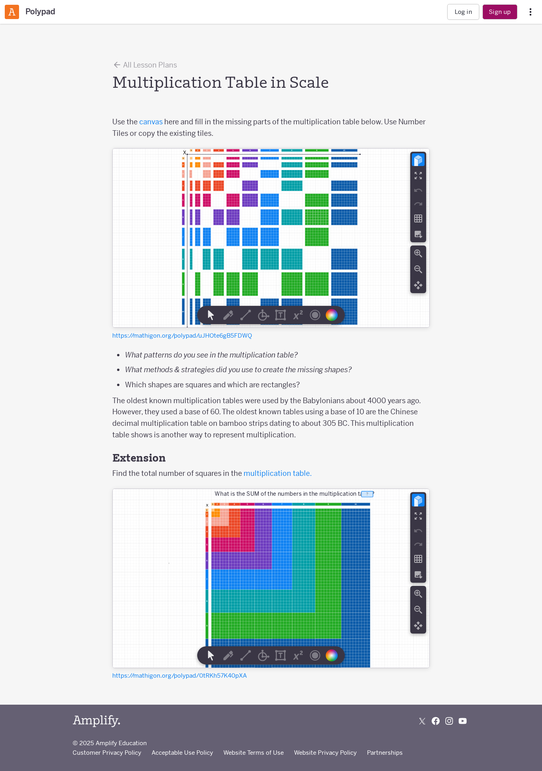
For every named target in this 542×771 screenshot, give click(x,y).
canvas (151, 121)
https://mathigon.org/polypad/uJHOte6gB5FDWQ (182, 335)
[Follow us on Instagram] (449, 721)
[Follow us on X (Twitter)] (422, 721)
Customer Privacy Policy (107, 752)
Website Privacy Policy (325, 752)
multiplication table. (278, 473)
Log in (463, 11)
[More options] (530, 12)
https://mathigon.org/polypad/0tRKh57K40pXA (179, 675)
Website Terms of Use (253, 752)
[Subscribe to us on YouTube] (462, 721)
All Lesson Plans (149, 65)
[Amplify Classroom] (12, 12)
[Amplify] (96, 721)
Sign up (500, 11)
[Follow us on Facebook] (435, 721)
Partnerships (385, 752)
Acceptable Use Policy (182, 752)
